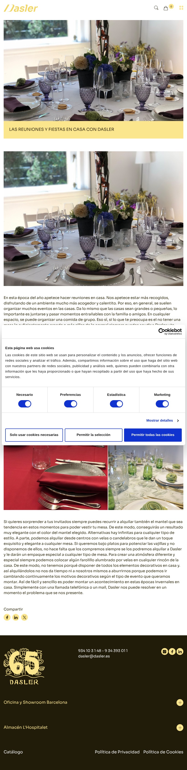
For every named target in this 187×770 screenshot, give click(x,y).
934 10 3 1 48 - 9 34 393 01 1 (103, 650)
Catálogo (13, 752)
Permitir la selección (93, 435)
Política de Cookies (163, 752)
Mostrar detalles (159, 420)
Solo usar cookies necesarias (34, 435)
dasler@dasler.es (94, 656)
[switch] (70, 403)
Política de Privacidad (117, 752)
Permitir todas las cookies (152, 435)
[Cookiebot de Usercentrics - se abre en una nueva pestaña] (162, 331)
